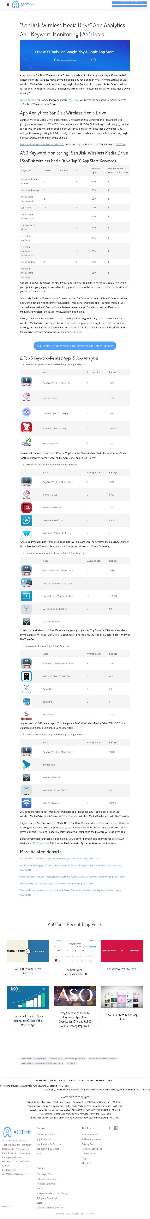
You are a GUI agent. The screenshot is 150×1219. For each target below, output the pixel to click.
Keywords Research (47, 1134)
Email (81, 1080)
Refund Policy (89, 1153)
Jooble (40, 1188)
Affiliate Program (90, 1134)
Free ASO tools (28, 100)
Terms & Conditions (92, 1148)
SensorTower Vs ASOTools (121, 969)
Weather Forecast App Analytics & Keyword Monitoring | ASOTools (57, 883)
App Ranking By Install (48, 1148)
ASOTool (120, 144)
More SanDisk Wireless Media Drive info (42, 144)
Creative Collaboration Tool (50, 1207)
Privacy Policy (89, 1144)
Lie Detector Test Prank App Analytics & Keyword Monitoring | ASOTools (60, 858)
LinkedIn (100, 1080)
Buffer (90, 1080)
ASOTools (74, 100)
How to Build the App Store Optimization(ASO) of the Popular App (28, 1020)
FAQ (39, 1153)
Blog (84, 1158)
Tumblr (72, 1080)
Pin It (110, 1080)
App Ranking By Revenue (49, 1144)
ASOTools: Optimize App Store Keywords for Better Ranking (75, 346)
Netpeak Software (46, 1183)
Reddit (62, 1080)
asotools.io (76, 332)
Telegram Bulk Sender (48, 1198)
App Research (44, 1139)
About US (86, 1163)
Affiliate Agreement (92, 1139)
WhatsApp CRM (44, 1174)
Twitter (52, 1080)
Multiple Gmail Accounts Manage (53, 1193)
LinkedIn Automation (47, 1178)
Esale (39, 1202)
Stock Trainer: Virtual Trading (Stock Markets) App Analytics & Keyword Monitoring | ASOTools (72, 876)
